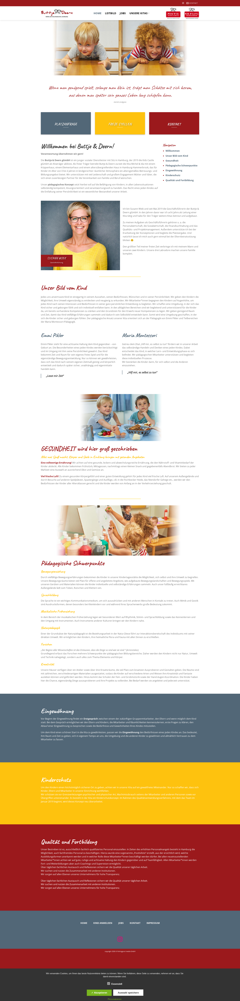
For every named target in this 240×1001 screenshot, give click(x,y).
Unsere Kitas (138, 13)
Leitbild (110, 13)
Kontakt (135, 923)
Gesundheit (172, 160)
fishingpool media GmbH (126, 951)
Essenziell (116, 984)
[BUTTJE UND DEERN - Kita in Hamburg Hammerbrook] (65, 13)
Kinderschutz (173, 175)
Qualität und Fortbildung (180, 180)
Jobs (123, 13)
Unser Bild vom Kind (177, 155)
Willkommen (173, 150)
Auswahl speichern (128, 992)
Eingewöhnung (174, 170)
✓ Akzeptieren (99, 992)
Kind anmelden (102, 923)
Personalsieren (114, 999)
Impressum (153, 923)
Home (97, 13)
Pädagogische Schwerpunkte (181, 165)
